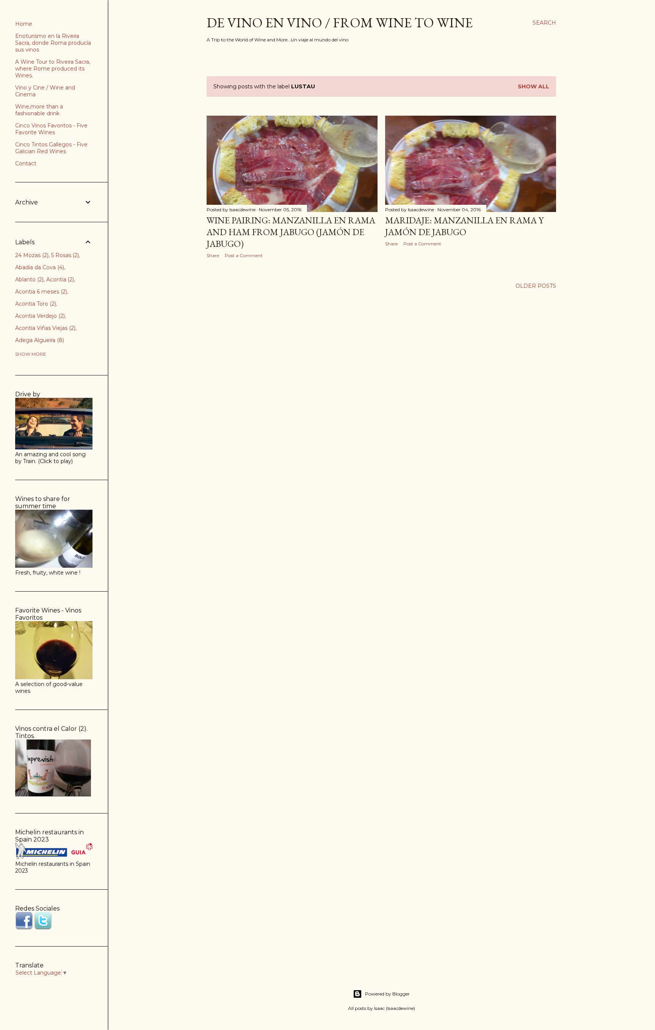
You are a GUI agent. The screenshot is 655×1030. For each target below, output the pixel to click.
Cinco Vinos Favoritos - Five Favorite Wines (51, 129)
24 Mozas (31, 255)
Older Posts (536, 286)
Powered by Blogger (387, 994)
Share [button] (213, 255)
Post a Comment (244, 255)
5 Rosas (64, 255)
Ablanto (28, 279)
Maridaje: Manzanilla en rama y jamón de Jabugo (464, 226)
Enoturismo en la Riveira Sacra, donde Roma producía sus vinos (53, 43)
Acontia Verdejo (39, 315)
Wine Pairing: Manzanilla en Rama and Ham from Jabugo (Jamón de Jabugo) (291, 232)
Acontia (59, 279)
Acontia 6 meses (40, 291)
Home (23, 23)
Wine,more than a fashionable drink (39, 110)
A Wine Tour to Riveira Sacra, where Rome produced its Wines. (52, 68)
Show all (533, 86)
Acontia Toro (35, 303)
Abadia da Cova (39, 267)
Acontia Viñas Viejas (44, 328)
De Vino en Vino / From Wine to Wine (340, 22)
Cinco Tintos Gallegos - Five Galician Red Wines (51, 148)
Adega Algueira (39, 340)
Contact (25, 163)
